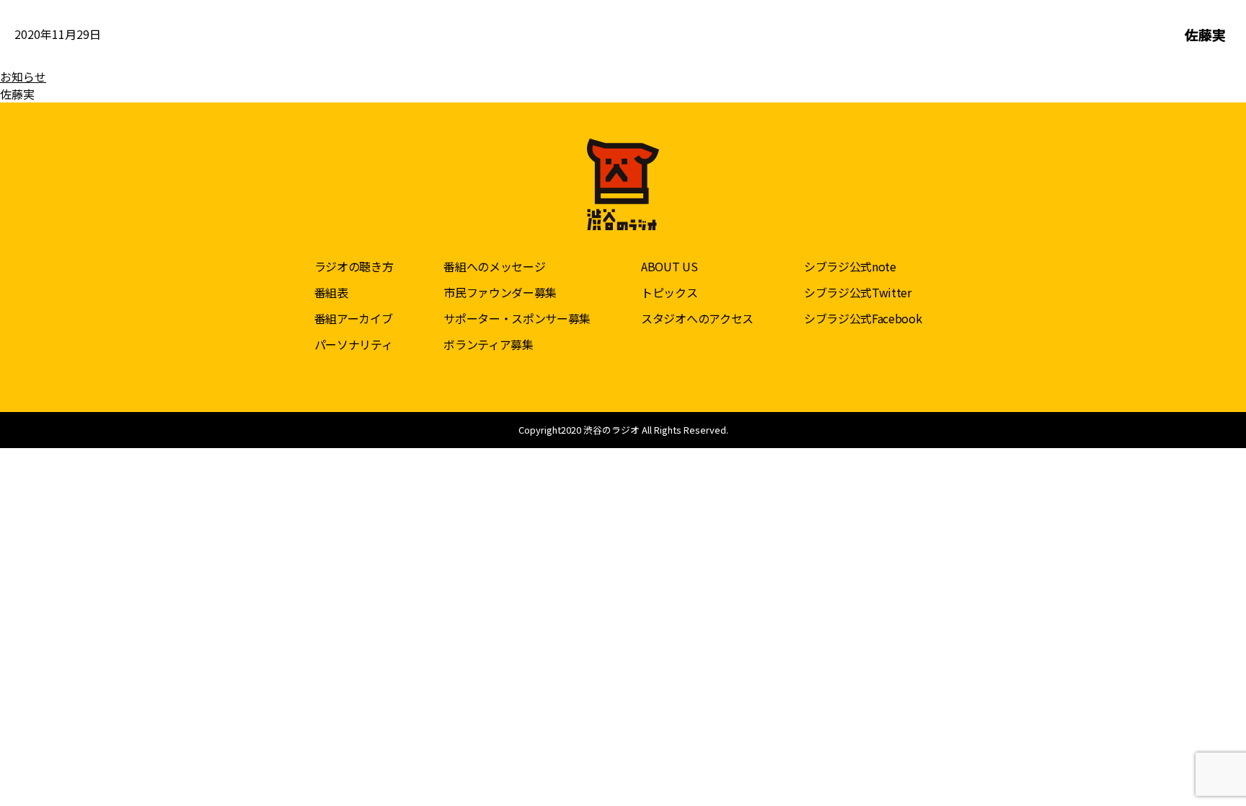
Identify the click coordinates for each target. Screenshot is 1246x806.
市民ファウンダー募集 (500, 292)
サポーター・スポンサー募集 (517, 318)
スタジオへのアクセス (697, 318)
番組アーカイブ (353, 318)
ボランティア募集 (488, 344)
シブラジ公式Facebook (863, 318)
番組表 (331, 292)
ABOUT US (669, 266)
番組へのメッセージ (494, 266)
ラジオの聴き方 (354, 266)
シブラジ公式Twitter (857, 292)
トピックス (669, 292)
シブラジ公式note (850, 266)
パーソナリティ (353, 344)
